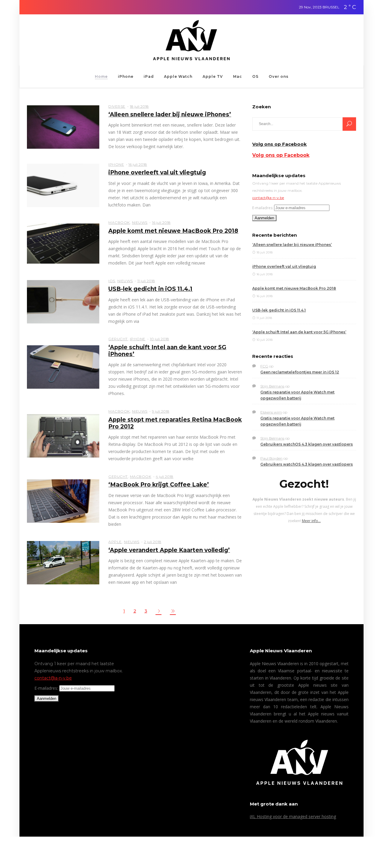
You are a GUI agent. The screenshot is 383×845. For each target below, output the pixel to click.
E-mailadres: (262, 207)
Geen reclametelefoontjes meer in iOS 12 (299, 372)
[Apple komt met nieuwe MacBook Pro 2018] (63, 243)
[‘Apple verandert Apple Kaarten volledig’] (63, 562)
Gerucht (118, 339)
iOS (111, 281)
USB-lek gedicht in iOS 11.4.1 (150, 288)
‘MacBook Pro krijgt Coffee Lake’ (158, 484)
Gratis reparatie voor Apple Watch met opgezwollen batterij (297, 395)
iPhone (116, 164)
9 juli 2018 (160, 411)
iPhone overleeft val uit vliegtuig (157, 172)
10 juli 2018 (159, 339)
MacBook (119, 222)
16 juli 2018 (137, 164)
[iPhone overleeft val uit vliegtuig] (63, 185)
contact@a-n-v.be (268, 197)
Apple (115, 541)
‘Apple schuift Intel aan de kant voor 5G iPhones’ (299, 332)
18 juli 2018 (139, 106)
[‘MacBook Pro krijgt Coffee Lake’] (63, 500)
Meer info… (311, 520)
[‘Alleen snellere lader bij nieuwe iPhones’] (63, 127)
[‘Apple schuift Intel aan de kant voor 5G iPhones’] (63, 366)
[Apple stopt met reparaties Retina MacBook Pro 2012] (63, 435)
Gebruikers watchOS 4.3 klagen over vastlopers (306, 444)
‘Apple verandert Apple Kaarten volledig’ (169, 550)
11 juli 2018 (146, 281)
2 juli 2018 (152, 541)
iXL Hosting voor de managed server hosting (293, 816)
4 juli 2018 (164, 476)
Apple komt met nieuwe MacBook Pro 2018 (173, 230)
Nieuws (140, 222)
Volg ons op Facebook (279, 144)
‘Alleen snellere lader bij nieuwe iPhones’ (169, 114)
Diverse (116, 106)
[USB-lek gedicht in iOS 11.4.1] (63, 301)
